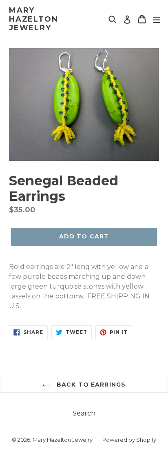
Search (84, 413)
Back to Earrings (90, 384)
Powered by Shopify (129, 439)
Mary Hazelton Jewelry (33, 19)
